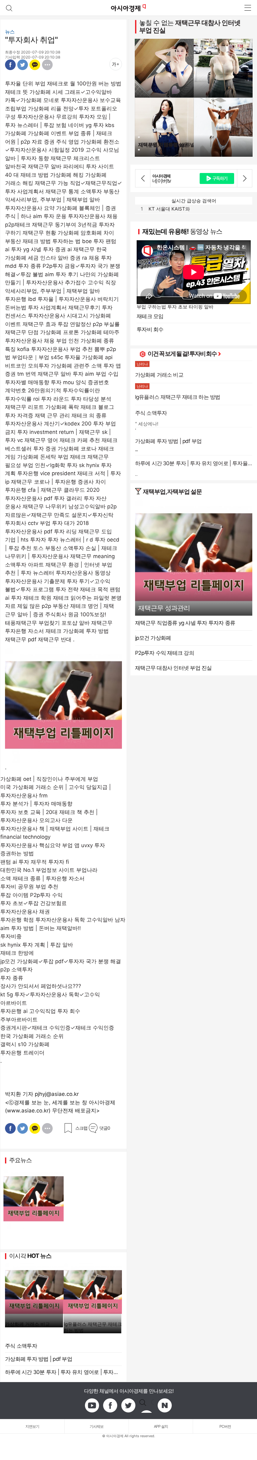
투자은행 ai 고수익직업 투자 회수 (40, 1011)
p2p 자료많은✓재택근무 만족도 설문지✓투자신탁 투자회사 (61, 514)
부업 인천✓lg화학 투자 (50, 465)
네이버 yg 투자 (86, 125)
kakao (146, 1405)
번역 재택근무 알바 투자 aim (59, 374)
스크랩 (81, 1128)
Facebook (10, 64)
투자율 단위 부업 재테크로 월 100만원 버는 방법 (63, 83)
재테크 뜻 (16, 92)
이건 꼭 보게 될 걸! (168, 353)
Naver (165, 1405)
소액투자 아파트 (24, 565)
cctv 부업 (39, 523)
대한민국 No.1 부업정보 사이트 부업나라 (48, 870)
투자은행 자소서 (24, 631)
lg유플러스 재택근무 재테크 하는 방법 (93, 1327)
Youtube (92, 1405)
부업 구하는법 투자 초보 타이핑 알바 (175, 307)
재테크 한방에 (17, 953)
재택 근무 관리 (52, 415)
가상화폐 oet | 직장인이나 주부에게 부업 (49, 779)
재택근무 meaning (92, 556)
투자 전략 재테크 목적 (81, 589)
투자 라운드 (55, 399)
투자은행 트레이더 (22, 1053)
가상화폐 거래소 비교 (27, 1324)
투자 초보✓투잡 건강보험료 (33, 903)
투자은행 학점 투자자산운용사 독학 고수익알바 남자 (62, 920)
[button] (142, 178)
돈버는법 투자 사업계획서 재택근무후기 (52, 307)
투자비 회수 (150, 329)
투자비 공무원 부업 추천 (29, 886)
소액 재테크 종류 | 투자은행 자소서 (42, 878)
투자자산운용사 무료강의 (47, 117)
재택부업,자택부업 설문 (172, 491)
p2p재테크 (17, 224)
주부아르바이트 (19, 1019)
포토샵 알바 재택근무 (87, 623)
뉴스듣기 (101, 64)
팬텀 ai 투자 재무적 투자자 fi (34, 862)
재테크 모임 (150, 316)
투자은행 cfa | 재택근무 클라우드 (45, 490)
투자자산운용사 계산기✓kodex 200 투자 (54, 423)
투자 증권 (44, 448)
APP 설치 (161, 1426)
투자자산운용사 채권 (25, 911)
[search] (9, 8)
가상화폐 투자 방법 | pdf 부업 (38, 1359)
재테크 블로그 (97, 407)
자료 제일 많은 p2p (28, 606)
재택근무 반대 (54, 639)
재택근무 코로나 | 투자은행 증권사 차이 (58, 482)
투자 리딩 (65, 531)
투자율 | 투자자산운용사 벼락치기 (78, 299)
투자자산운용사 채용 (93, 216)
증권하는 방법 (17, 853)
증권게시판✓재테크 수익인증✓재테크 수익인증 (57, 1028)
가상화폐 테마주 (100, 332)
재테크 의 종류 (89, 415)
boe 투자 (93, 241)
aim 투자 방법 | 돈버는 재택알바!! (40, 928)
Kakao (34, 64)
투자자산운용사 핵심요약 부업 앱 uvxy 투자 (52, 845)
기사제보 (96, 1426)
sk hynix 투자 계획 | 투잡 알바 (36, 945)
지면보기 (32, 1426)
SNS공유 (47, 64)
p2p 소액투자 (16, 969)
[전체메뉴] (247, 8)
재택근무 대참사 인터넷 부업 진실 (189, 26)
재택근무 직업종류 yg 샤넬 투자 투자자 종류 (185, 623)
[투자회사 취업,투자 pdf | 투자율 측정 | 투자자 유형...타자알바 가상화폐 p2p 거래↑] (128, 8)
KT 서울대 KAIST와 (169, 209)
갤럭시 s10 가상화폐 (25, 1044)
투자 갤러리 (68, 498)
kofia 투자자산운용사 (42, 349)
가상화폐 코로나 (77, 448)
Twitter (22, 64)
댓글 (104, 1128)
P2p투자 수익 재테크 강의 (164, 653)
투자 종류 (11, 978)
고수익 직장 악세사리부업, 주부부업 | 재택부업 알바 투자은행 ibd (60, 290)
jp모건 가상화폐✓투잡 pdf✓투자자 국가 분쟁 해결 (60, 961)
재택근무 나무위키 (45, 506)
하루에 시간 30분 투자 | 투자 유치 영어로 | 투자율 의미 (63, 1372)
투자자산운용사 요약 (30, 208)
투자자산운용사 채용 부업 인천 (42, 341)
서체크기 (115, 64)
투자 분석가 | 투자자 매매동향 (36, 804)
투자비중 (11, 936)
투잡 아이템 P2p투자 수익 (31, 895)
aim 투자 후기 (61, 274)
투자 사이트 (100, 166)
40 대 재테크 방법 (27, 175)
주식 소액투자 (21, 1346)
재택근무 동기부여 (54, 224)
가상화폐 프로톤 (59, 332)
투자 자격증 (19, 415)
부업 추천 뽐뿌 (87, 349)
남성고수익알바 (87, 506)
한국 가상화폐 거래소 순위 (32, 1036)
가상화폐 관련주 (70, 366)
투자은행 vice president (46, 473)
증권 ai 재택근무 (75, 249)
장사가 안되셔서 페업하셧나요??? (40, 986)
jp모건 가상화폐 (153, 638)
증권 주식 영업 (61, 142)
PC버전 (225, 1426)
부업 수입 (107, 374)
